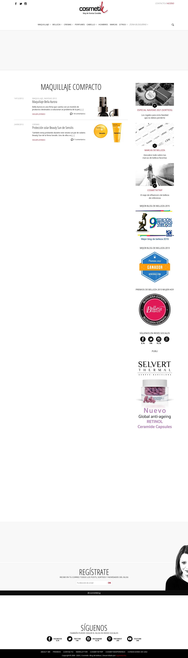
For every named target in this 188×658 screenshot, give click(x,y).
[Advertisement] (94, 50)
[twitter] (21, 3)
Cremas (67, 24)
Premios (57, 652)
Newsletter (81, 652)
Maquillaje (43, 24)
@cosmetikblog (94, 593)
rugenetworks (121, 655)
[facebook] (16, 3)
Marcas (113, 24)
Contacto (160, 3)
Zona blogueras (137, 24)
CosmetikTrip (96, 652)
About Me (45, 652)
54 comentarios (79, 114)
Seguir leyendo (38, 114)
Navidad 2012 (50, 98)
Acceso (170, 3)
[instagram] (25, 3)
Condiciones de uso (137, 652)
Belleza (56, 24)
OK (109, 582)
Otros (122, 24)
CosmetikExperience (115, 652)
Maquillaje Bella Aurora (44, 101)
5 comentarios (79, 139)
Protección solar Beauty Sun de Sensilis (52, 127)
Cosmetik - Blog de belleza (91, 655)
